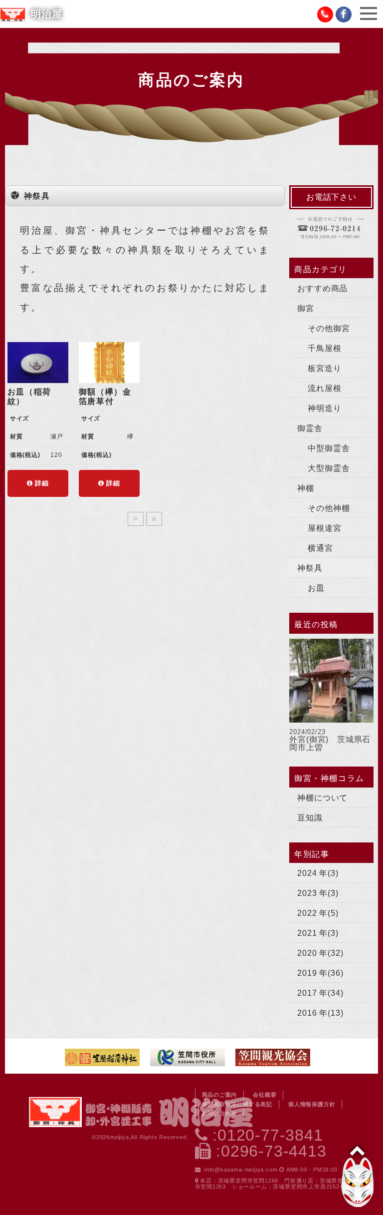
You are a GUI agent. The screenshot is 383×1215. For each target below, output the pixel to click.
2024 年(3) (317, 873)
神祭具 (309, 568)
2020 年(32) (320, 953)
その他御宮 (329, 328)
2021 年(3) (317, 933)
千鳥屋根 (324, 348)
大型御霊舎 (329, 468)
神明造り (324, 408)
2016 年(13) (320, 1013)
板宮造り (324, 368)
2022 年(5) (317, 913)
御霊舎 (309, 428)
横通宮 (320, 548)
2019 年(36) (320, 973)
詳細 (41, 483)
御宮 (305, 308)
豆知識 (309, 817)
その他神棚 (329, 508)
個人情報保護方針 (311, 1104)
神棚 (305, 488)
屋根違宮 (324, 528)
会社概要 (264, 1095)
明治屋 (46, 13)
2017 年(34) (320, 993)
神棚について (322, 798)
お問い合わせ (219, 1113)
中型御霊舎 (329, 448)
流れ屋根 (324, 388)
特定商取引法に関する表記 (237, 1104)
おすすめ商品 (322, 288)
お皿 (316, 588)
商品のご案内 (219, 1095)
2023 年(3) (317, 893)
